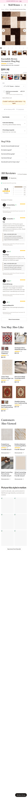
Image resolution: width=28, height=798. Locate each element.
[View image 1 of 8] (3, 53)
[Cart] (25, 5)
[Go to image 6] (19, 48)
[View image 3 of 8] (14, 53)
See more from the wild (14, 549)
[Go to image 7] (23, 48)
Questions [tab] (13, 178)
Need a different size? (7, 97)
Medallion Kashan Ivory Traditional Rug (21, 402)
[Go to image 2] (4, 48)
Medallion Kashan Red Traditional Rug (7, 406)
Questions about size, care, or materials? (10, 65)
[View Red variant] (2, 348)
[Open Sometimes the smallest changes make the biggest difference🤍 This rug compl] (7, 538)
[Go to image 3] (8, 48)
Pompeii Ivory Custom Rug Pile (6, 445)
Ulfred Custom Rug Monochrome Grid (20, 473)
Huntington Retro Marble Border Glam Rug (20, 349)
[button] (14, 28)
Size (3, 83)
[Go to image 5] (16, 48)
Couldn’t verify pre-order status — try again (14, 102)
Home (2, 9)
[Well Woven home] (14, 5)
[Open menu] (4, 5)
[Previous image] (3, 30)
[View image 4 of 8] (19, 53)
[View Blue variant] (6, 348)
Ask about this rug (21, 795)
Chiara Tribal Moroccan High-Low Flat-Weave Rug (7, 378)
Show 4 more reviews (14, 319)
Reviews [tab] (4, 178)
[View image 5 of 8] (25, 53)
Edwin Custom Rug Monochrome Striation (6, 473)
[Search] (21, 5)
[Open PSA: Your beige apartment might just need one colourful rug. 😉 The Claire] (7, 505)
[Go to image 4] (12, 48)
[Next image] (24, 30)
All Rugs (7, 9)
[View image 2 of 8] (9, 53)
